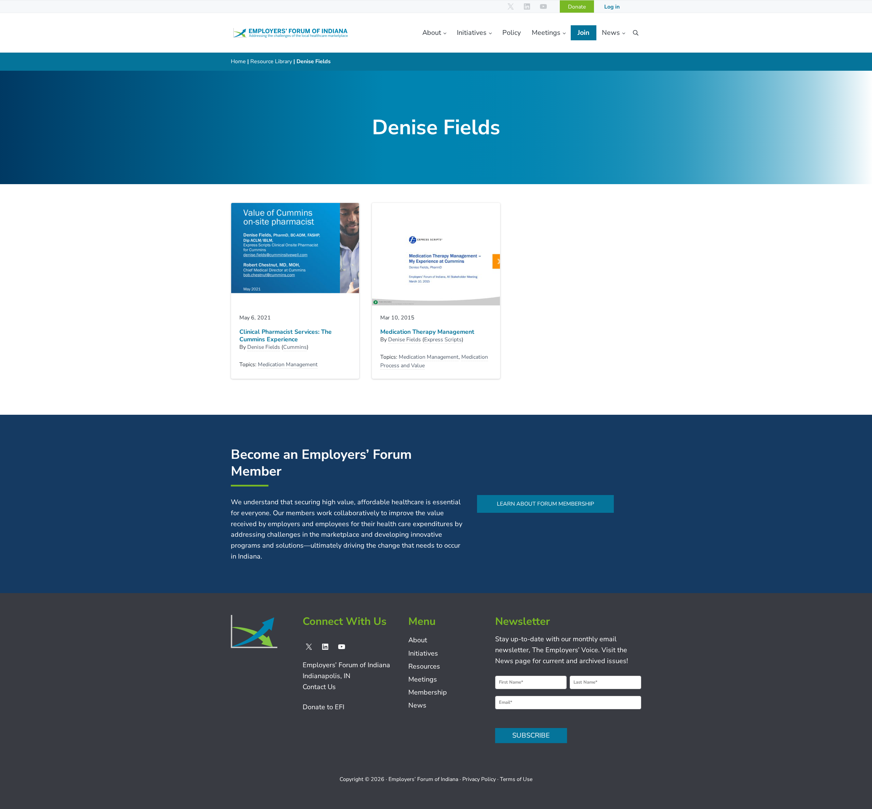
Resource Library (271, 61)
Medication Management (288, 364)
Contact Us (319, 686)
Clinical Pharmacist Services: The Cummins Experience (285, 335)
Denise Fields (263, 347)
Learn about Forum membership (545, 504)
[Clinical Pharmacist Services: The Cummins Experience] (295, 254)
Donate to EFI (323, 707)
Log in (612, 7)
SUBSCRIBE (531, 735)
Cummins (295, 347)
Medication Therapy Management (427, 331)
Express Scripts (443, 339)
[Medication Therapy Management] (436, 254)
